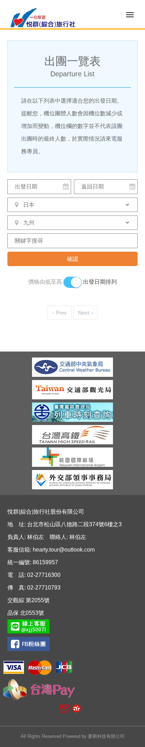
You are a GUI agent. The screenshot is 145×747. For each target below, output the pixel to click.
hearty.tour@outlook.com (64, 550)
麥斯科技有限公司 (106, 736)
